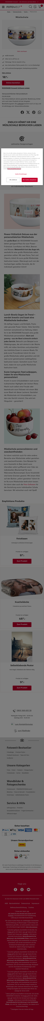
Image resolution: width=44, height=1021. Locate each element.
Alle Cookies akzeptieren (30, 179)
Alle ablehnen (13, 179)
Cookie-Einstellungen (21, 174)
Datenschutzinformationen (14, 168)
